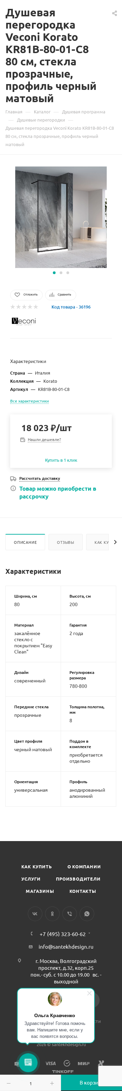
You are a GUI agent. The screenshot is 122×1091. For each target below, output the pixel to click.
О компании (84, 866)
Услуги (31, 879)
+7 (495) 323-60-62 (63, 933)
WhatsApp (87, 913)
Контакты (82, 891)
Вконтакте (35, 913)
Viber (69, 913)
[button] (54, 272)
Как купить (36, 866)
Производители (78, 879)
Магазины (40, 891)
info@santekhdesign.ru (66, 946)
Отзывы (65, 542)
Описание (25, 542)
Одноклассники (52, 913)
